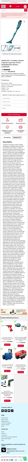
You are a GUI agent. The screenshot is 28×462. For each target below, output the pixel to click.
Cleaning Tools (8, 13)
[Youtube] (9, 410)
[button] (24, 21)
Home (2, 13)
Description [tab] (7, 137)
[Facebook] (2, 410)
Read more (7, 344)
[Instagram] (12, 410)
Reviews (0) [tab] (17, 137)
